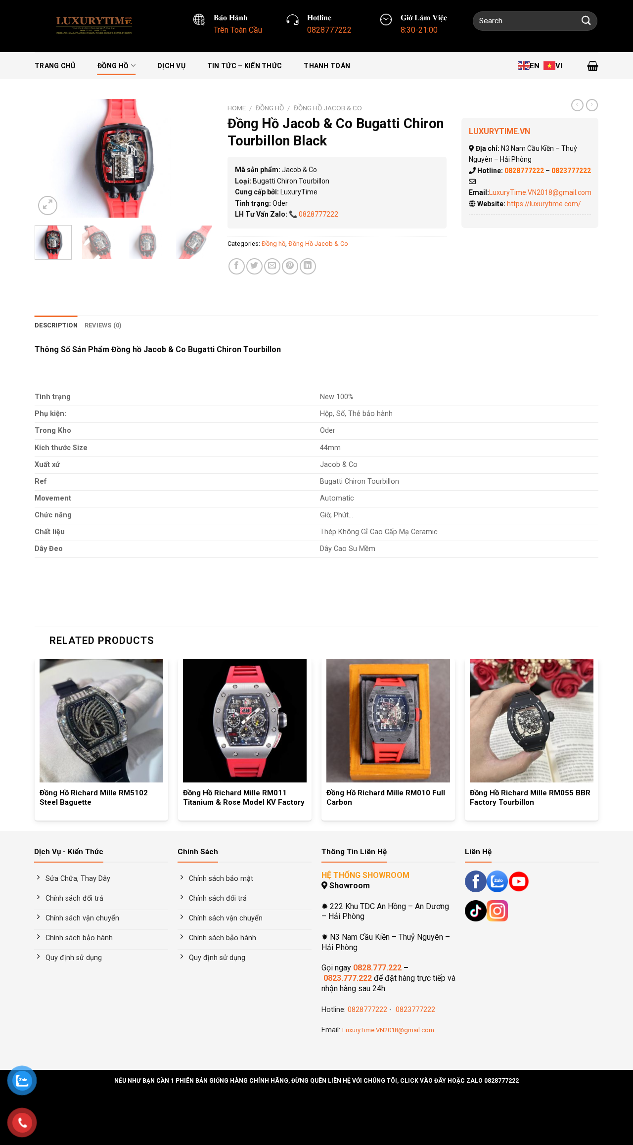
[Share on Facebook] (236, 266)
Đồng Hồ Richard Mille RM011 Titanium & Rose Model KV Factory (244, 797)
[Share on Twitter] (254, 266)
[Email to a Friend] (272, 266)
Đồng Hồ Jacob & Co (328, 108)
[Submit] (586, 21)
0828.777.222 (377, 967)
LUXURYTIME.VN (499, 131)
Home (236, 108)
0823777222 (414, 1010)
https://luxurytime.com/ (544, 204)
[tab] (56, 325)
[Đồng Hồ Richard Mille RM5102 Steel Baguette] (101, 720)
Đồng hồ (113, 66)
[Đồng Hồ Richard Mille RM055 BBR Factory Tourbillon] (531, 720)
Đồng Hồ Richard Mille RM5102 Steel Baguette (94, 797)
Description (56, 325)
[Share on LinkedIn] (308, 266)
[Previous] (50, 158)
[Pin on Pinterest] (290, 266)
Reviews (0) (103, 325)
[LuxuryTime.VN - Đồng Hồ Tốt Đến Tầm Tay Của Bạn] (97, 26)
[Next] (197, 158)
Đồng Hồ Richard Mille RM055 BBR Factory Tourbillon (530, 797)
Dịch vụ (171, 66)
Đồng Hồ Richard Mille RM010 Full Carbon (385, 797)
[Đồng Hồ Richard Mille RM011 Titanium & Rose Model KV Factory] (245, 720)
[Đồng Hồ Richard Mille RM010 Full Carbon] (388, 720)
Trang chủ (55, 66)
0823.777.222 (347, 978)
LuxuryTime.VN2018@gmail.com (540, 192)
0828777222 (318, 214)
